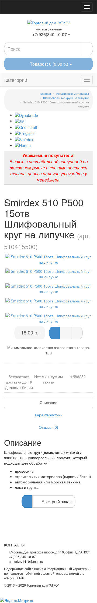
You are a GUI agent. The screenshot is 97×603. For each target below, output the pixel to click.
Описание (48, 402)
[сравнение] (77, 333)
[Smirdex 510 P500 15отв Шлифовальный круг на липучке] (48, 259)
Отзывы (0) (48, 427)
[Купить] (54, 333)
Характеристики (48, 414)
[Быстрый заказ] (65, 333)
